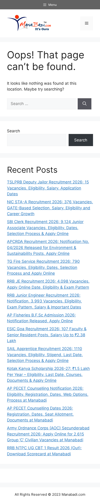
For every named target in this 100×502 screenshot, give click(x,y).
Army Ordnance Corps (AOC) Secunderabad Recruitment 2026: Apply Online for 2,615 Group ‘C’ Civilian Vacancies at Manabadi (48, 434)
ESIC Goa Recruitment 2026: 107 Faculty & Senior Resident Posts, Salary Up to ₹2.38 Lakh (47, 334)
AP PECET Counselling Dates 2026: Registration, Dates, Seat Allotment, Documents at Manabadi (40, 414)
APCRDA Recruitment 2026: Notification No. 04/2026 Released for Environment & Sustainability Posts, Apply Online (48, 247)
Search (13, 131)
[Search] (84, 103)
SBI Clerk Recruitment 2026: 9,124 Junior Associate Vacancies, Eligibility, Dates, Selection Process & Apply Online (45, 227)
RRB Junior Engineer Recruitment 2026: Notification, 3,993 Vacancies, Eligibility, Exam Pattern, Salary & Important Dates (44, 301)
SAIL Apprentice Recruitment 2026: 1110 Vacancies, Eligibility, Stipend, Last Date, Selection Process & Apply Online (45, 354)
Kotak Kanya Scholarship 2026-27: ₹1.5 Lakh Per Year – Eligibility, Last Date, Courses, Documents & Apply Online (48, 374)
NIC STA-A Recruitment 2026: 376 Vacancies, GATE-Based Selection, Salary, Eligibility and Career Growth (50, 208)
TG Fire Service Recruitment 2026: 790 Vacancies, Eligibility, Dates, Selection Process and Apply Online (43, 267)
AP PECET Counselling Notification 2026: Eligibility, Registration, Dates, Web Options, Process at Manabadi (47, 394)
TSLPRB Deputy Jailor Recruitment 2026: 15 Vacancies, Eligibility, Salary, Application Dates (48, 188)
